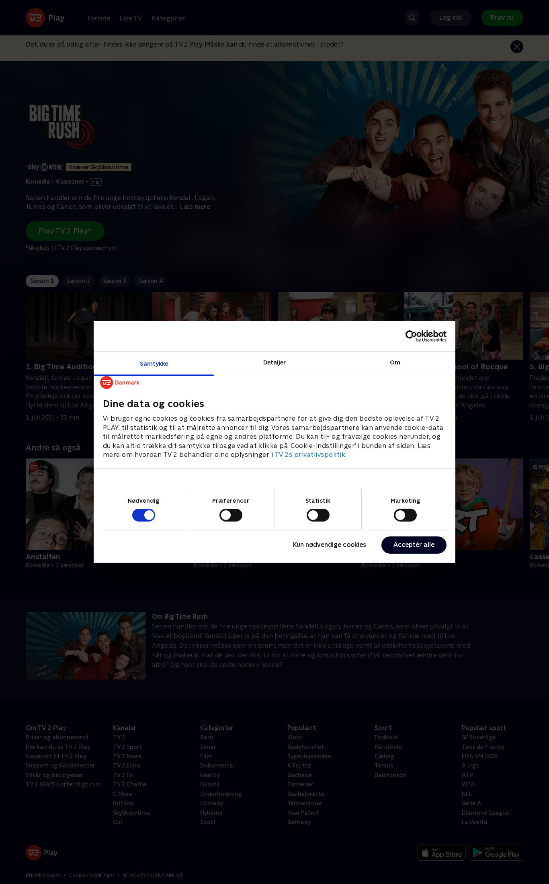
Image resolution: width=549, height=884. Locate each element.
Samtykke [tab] (154, 363)
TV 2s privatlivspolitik (310, 454)
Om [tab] (395, 362)
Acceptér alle (413, 544)
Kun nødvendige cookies (329, 544)
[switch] (230, 515)
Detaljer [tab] (274, 362)
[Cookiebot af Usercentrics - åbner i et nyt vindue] (411, 336)
